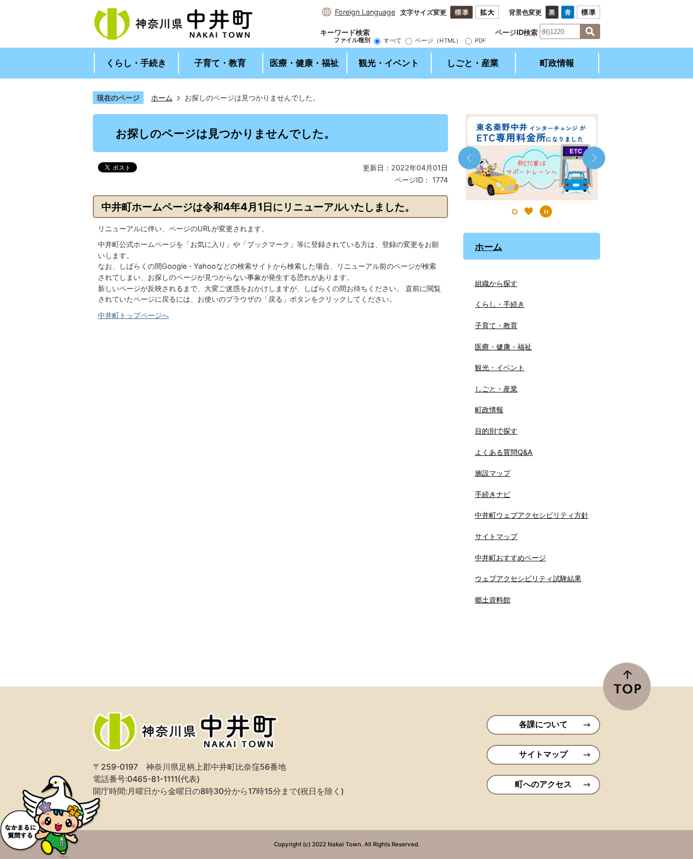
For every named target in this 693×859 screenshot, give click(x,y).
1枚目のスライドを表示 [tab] (514, 211)
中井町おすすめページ (510, 557)
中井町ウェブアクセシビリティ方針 (531, 515)
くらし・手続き (136, 63)
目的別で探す (496, 430)
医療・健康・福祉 (304, 63)
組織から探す (496, 283)
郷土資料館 (492, 599)
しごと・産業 (473, 63)
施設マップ (492, 473)
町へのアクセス (543, 784)
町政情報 (557, 63)
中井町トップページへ (133, 315)
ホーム (161, 97)
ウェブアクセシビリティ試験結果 (528, 578)
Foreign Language (365, 12)
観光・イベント (389, 63)
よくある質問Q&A (504, 452)
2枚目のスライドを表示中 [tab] (529, 211)
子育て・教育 (220, 63)
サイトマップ (496, 536)
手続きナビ (492, 494)
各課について (543, 724)
